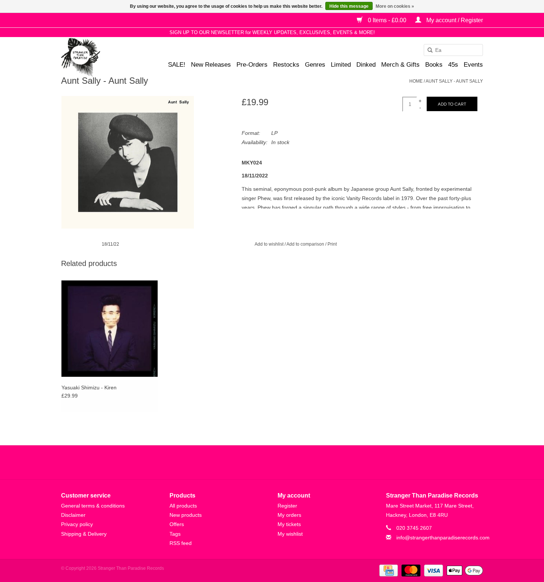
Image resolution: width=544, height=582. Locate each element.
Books (434, 64)
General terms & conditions (93, 506)
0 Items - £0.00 (387, 20)
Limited (341, 64)
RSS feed (180, 543)
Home (416, 81)
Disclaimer (73, 515)
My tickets (289, 524)
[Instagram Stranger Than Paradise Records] (292, 462)
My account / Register (454, 20)
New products (185, 515)
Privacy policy (77, 524)
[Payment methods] (388, 570)
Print (332, 244)
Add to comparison (305, 244)
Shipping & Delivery (84, 534)
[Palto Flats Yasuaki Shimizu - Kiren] (109, 328)
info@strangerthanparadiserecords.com (443, 538)
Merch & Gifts (400, 64)
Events (473, 64)
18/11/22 (110, 244)
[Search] (427, 50)
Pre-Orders (252, 64)
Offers (176, 524)
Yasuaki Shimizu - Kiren (89, 387)
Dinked (366, 64)
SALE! (176, 64)
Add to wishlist (269, 244)
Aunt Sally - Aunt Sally (454, 81)
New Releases (211, 64)
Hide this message (349, 6)
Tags (175, 534)
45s (453, 64)
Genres (315, 64)
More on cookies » (395, 6)
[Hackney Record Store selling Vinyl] (100, 57)
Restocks (286, 64)
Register (287, 506)
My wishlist (290, 534)
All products (183, 506)
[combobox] (453, 50)
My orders (289, 515)
